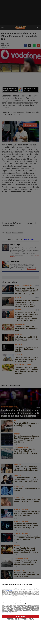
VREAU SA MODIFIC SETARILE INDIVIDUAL (20, 619)
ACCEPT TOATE (20, 616)
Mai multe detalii (9, 590)
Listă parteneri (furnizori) (6, 612)
